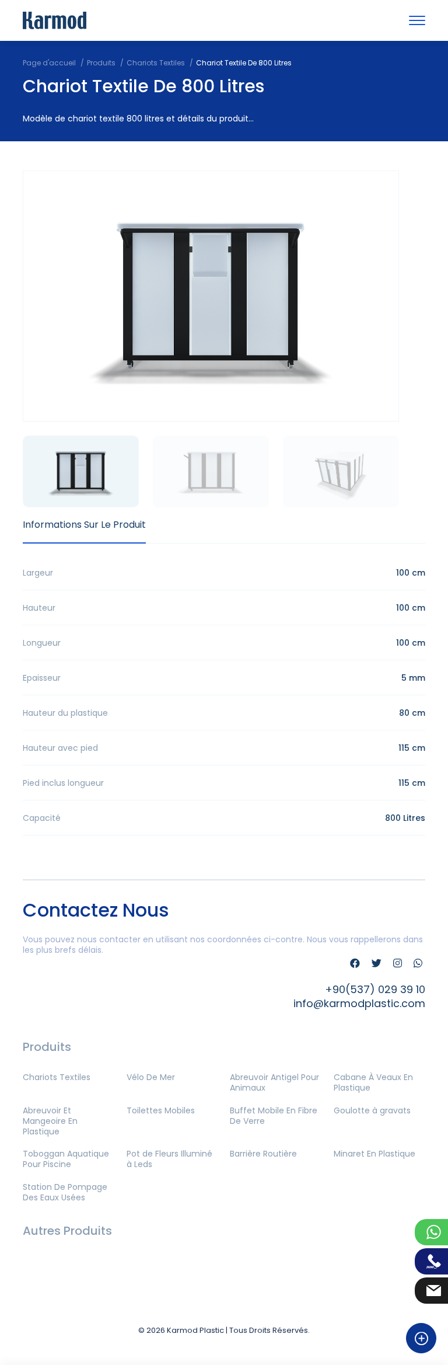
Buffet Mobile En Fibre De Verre (273, 1116)
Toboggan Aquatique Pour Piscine (66, 1159)
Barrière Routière (263, 1153)
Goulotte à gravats (372, 1110)
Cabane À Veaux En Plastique (373, 1082)
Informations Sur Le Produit (84, 524)
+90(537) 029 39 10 (375, 989)
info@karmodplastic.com (359, 1003)
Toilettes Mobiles (161, 1110)
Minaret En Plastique (374, 1153)
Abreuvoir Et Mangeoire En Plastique (50, 1121)
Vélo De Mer (151, 1077)
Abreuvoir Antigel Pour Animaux (274, 1082)
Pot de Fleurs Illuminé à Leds (169, 1159)
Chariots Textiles (56, 1077)
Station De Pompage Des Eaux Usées (65, 1192)
